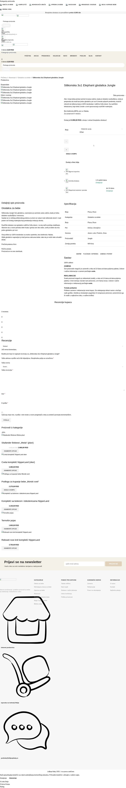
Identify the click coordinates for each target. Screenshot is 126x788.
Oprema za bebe (39, 590)
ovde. (93, 271)
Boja (66, 130)
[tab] (78, 254)
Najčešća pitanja (115, 590)
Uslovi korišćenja (66, 593)
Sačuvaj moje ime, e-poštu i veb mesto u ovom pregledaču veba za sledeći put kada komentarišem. (36, 415)
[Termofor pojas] (7, 513)
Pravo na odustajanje (94, 590)
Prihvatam (13, 778)
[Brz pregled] (3, 516)
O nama (112, 583)
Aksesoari (12, 77)
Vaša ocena (5, 363)
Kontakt (112, 587)
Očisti (82, 132)
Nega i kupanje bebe (40, 600)
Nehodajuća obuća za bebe (42, 587)
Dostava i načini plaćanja (69, 590)
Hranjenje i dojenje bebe (41, 597)
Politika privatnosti (67, 597)
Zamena (90, 583)
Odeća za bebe (39, 583)
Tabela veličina (65, 583)
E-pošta (4, 403)
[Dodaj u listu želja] (9, 516)
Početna (4, 77)
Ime (3, 394)
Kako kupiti (64, 587)
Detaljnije (3, 778)
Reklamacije (91, 587)
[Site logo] (9, 16)
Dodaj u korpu (71, 154)
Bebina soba (38, 604)
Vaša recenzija (7, 370)
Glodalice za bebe (24, 77)
